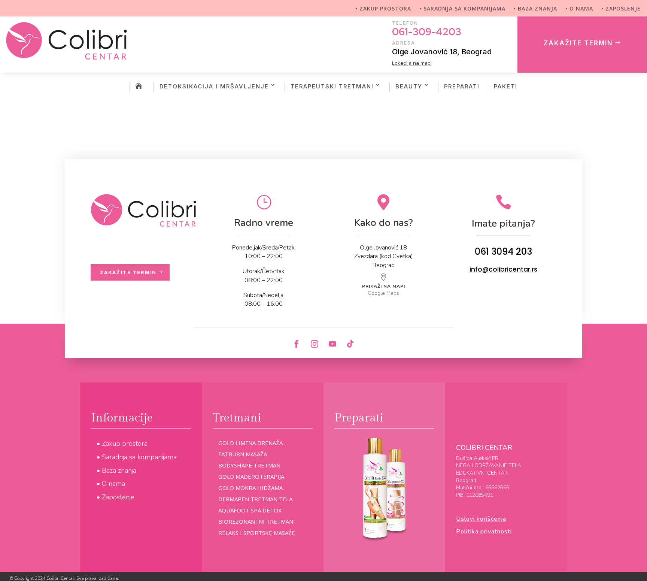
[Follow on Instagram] (314, 343)
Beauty (408, 86)
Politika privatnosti (484, 531)
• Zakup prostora (383, 9)
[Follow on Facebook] (296, 343)
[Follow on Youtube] (332, 343)
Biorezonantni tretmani (256, 522)
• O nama (579, 9)
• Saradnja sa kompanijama (462, 9)
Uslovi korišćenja (481, 519)
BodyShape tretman (249, 466)
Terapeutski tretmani (332, 86)
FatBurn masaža (242, 454)
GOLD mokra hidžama (250, 488)
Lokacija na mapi (412, 63)
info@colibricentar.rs (503, 269)
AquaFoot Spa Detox (250, 511)
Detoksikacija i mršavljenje (214, 86)
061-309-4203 (426, 31)
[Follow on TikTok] (350, 343)
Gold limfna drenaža (250, 443)
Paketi (505, 86)
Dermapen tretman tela (255, 499)
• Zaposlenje (621, 9)
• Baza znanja (535, 9)
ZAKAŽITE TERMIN (578, 43)
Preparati (462, 86)
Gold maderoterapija (251, 477)
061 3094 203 (503, 251)
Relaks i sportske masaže (256, 533)
